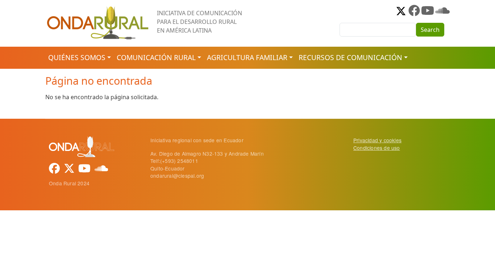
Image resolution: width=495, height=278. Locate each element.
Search (430, 30)
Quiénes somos (76, 57)
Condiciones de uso (376, 147)
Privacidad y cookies (377, 140)
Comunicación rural (156, 57)
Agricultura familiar (247, 57)
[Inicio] (98, 9)
